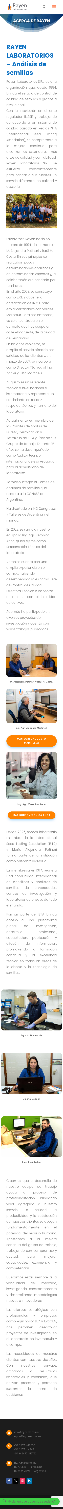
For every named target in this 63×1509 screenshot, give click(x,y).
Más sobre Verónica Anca (31, 815)
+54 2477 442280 (24, 1445)
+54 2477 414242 (24, 1449)
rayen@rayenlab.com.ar (28, 1436)
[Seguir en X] (15, 1481)
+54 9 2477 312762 (25, 1453)
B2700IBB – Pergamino (28, 1467)
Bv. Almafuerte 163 (25, 1463)
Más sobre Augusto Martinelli (31, 741)
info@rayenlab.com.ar (26, 1432)
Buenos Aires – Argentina (30, 1471)
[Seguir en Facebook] (9, 1481)
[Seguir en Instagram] (22, 1481)
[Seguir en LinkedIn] (29, 1481)
